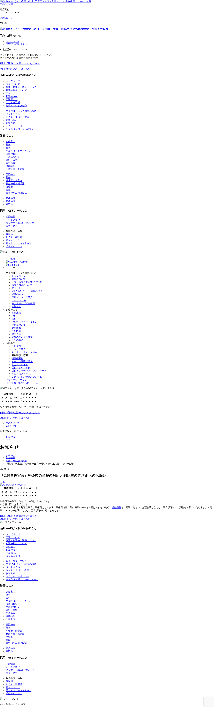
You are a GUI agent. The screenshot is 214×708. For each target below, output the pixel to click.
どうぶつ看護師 (14, 237)
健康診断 (10, 166)
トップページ (13, 81)
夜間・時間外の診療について (21, 87)
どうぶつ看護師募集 (22, 361)
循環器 (9, 186)
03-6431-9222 (6, 4)
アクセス (10, 93)
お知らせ (10, 123)
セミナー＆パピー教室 (17, 117)
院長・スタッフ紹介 (16, 105)
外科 (8, 144)
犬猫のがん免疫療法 (16, 192)
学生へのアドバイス (22, 373)
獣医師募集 (17, 358)
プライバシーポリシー (17, 126)
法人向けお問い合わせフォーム (22, 129)
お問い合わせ (13, 120)
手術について (13, 157)
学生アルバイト (14, 246)
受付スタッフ (13, 240)
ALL (2, 482)
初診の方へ (11, 96)
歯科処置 (10, 163)
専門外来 (10, 174)
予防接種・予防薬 (15, 169)
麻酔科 (9, 204)
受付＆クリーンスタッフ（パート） (30, 370)
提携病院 (116, 507)
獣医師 (9, 234)
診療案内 (10, 141)
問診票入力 (11, 99)
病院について (13, 84)
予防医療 (16, 331)
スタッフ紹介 (13, 219)
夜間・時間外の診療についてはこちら (20, 63)
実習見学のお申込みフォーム (27, 377)
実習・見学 (11, 226)
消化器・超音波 (14, 180)
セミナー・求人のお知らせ (20, 222)
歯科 (8, 147)
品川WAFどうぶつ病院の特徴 (21, 111)
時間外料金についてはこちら (15, 69)
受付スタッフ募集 (21, 367)
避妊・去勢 (11, 160)
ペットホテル (13, 114)
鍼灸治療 (10, 198)
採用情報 (10, 216)
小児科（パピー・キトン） (20, 150)
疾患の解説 (11, 153)
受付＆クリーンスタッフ (18, 243)
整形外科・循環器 (15, 183)
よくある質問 (13, 102)
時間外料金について (16, 90)
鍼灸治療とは (13, 201)
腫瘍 (8, 189)
